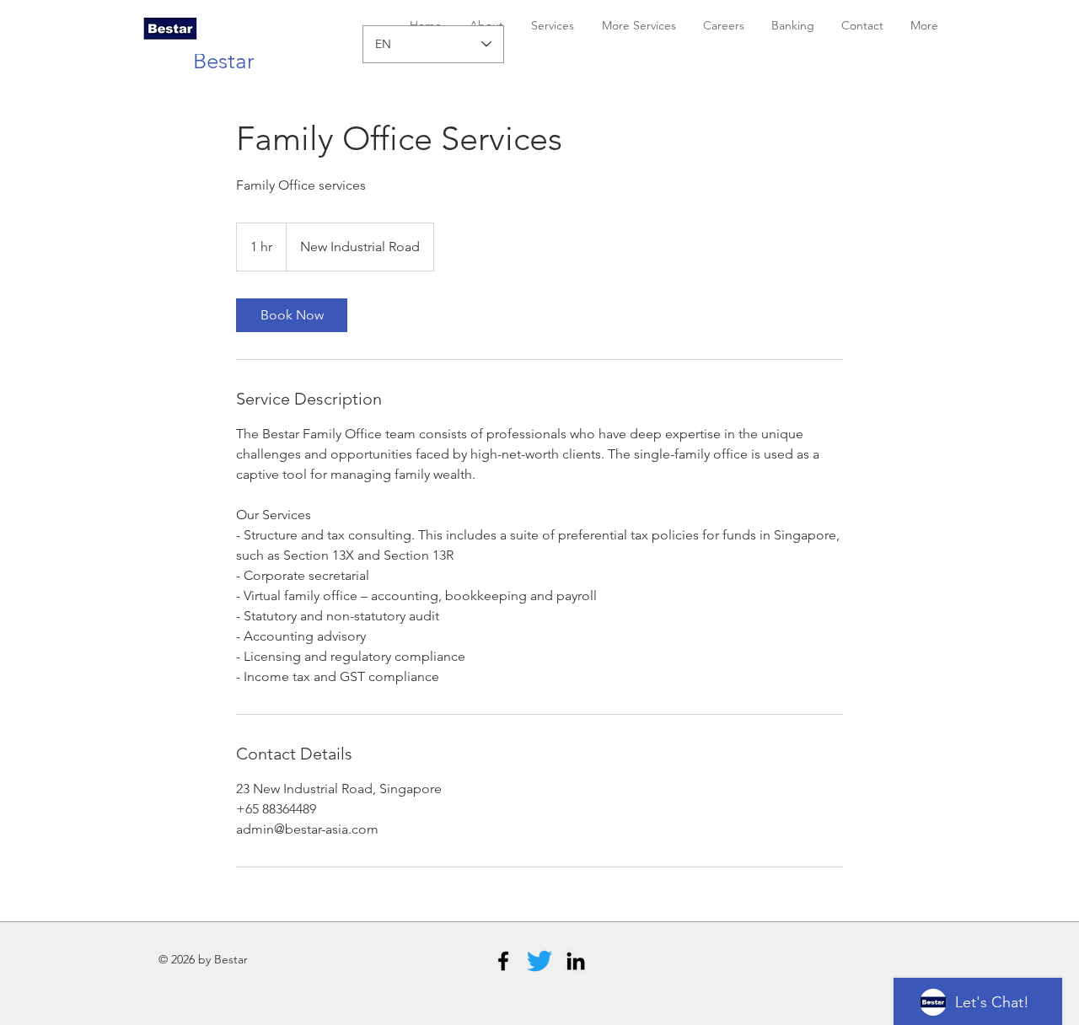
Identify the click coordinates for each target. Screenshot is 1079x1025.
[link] (291, 315)
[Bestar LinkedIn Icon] (575, 961)
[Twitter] (539, 961)
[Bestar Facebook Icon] (503, 961)
